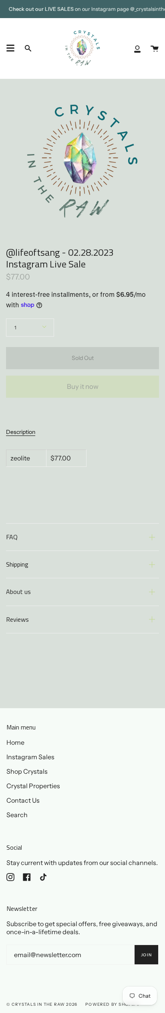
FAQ (12, 537)
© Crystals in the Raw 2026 (41, 1004)
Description (20, 432)
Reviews (17, 619)
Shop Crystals (27, 771)
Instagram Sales (30, 757)
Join (146, 955)
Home (15, 742)
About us (18, 591)
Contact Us (23, 800)
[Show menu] (10, 48)
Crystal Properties (33, 786)
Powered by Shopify (112, 1004)
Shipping (17, 564)
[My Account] (137, 48)
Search (17, 815)
